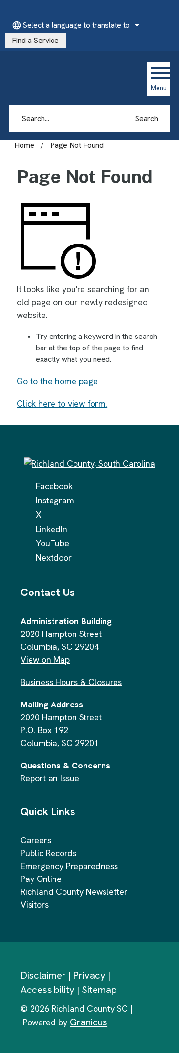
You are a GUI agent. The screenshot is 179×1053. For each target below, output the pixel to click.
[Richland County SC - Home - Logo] (73, 79)
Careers (36, 840)
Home (24, 145)
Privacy (89, 975)
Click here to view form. (62, 403)
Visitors (35, 904)
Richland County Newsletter (74, 891)
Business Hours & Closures (71, 681)
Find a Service (35, 40)
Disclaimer (43, 975)
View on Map (45, 659)
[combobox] (74, 25)
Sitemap (99, 989)
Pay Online (41, 878)
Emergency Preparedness (69, 865)
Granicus (88, 1022)
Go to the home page (57, 381)
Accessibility (47, 989)
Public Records (48, 853)
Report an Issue (50, 778)
